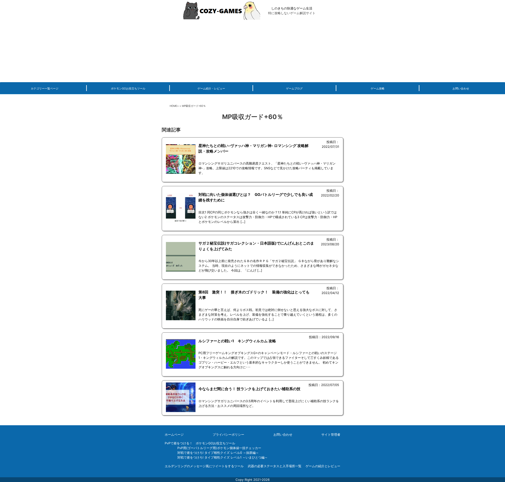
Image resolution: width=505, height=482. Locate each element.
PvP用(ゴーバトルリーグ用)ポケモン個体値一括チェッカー (219, 448)
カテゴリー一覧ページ (44, 88)
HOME (173, 105)
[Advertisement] (252, 50)
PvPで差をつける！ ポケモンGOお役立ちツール (200, 443)
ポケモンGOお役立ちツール (128, 88)
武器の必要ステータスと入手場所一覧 (274, 466)
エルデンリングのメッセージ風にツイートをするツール (204, 466)
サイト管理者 (330, 434)
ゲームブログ (294, 88)
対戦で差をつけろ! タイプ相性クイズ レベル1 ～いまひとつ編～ (222, 457)
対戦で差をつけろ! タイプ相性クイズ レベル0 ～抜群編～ (218, 453)
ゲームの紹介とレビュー (323, 466)
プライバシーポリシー (228, 434)
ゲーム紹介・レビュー (211, 88)
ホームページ (174, 434)
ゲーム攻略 (377, 88)
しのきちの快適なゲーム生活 (291, 8)
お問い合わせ (461, 88)
